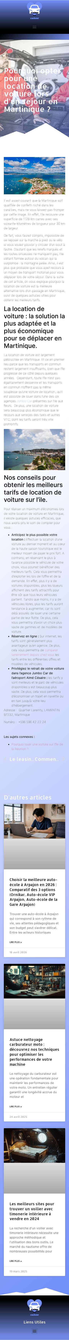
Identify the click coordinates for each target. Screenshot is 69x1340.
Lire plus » (16, 942)
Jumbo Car (24, 401)
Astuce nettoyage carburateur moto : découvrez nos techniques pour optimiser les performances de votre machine (34, 1052)
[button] (34, 27)
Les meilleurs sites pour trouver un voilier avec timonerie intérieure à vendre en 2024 (32, 1211)
